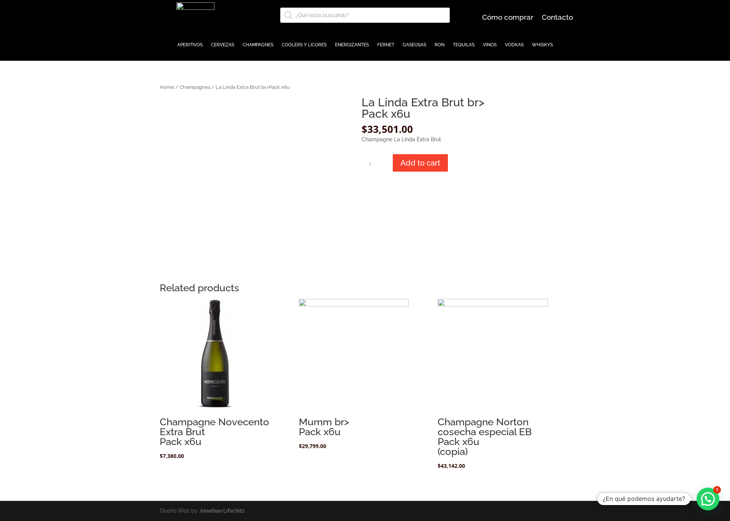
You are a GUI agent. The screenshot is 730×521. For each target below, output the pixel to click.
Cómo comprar (507, 17)
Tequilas (463, 44)
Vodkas (514, 44)
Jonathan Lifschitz (221, 511)
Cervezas (222, 44)
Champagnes (258, 44)
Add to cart (420, 162)
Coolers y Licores (304, 44)
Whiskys (542, 44)
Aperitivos (190, 44)
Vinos (490, 44)
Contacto (557, 17)
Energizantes (352, 44)
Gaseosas (414, 44)
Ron (439, 44)
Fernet (385, 44)
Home (167, 87)
